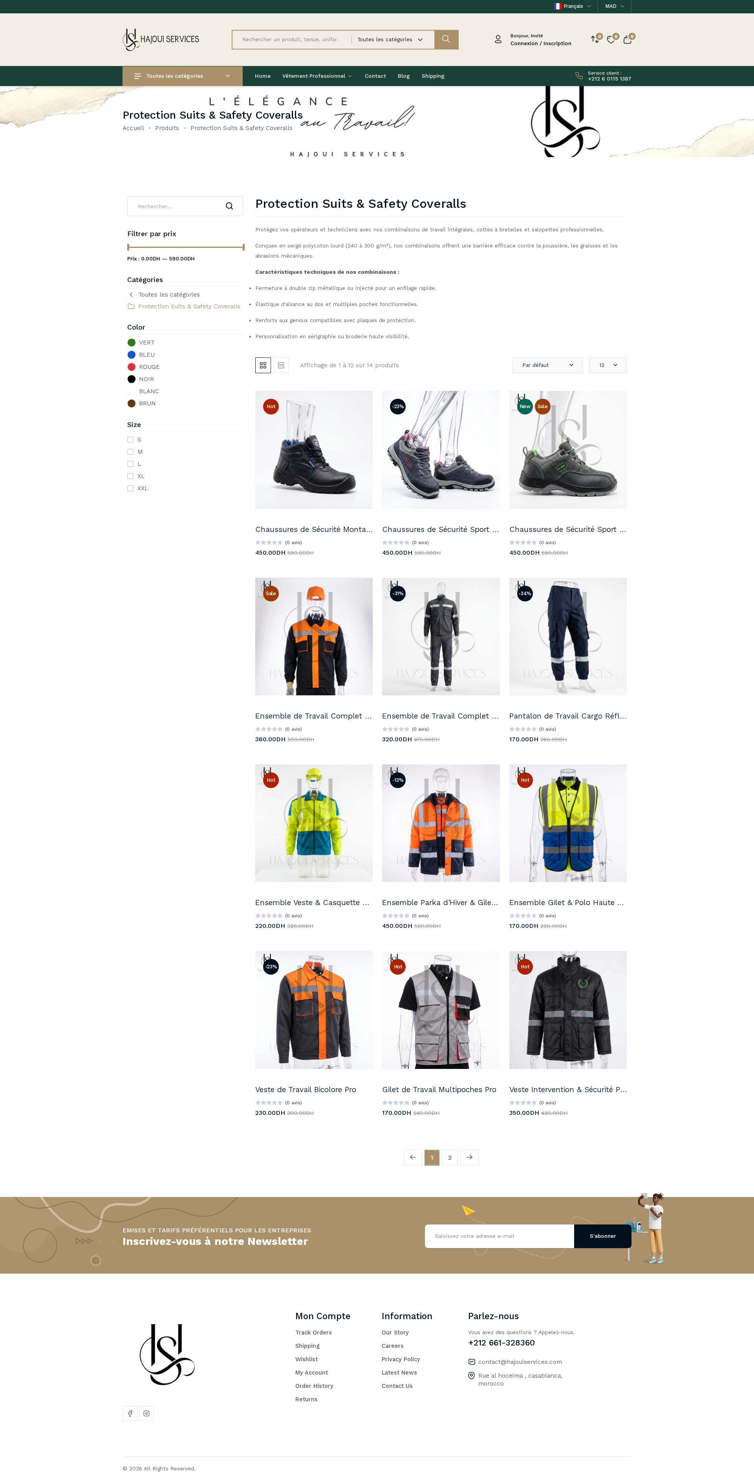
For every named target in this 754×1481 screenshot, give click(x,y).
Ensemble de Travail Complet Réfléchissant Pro (468, 715)
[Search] (229, 206)
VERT (147, 342)
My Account (311, 1372)
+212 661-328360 (501, 1343)
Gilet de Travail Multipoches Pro (439, 1089)
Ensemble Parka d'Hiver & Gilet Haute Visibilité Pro (473, 902)
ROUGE (149, 366)
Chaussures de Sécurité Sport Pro (442, 529)
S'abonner (603, 1236)
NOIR (146, 379)
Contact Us (397, 1385)
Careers (393, 1345)
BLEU (147, 354)
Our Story (395, 1332)
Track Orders (313, 1332)
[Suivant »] (469, 1158)
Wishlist (306, 1359)
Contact (375, 76)
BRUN (147, 403)
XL (141, 476)
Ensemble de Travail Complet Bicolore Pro (331, 715)
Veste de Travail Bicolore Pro (305, 1089)
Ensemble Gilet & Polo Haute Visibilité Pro (584, 902)
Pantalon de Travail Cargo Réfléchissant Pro (588, 715)
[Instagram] (146, 1413)
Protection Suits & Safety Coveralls (189, 306)
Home (263, 76)
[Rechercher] (446, 40)
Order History (314, 1385)
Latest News (399, 1372)
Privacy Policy (401, 1359)
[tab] (263, 365)
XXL (142, 488)
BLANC (149, 391)
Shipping (433, 76)
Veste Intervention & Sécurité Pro (568, 1089)
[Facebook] (130, 1413)
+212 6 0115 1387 (609, 78)
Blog (404, 76)
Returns (306, 1399)
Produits (167, 128)
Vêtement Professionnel (314, 76)
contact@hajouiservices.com (520, 1362)
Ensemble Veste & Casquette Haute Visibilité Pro (342, 902)
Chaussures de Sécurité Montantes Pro (325, 529)
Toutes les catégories (174, 76)
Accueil (133, 128)
